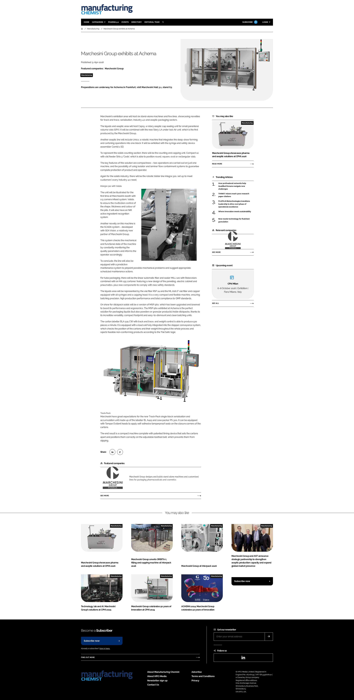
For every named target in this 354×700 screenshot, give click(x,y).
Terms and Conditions (203, 676)
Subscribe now (242, 581)
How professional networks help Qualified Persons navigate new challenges (236, 186)
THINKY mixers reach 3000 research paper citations (236, 195)
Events (125, 22)
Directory (136, 22)
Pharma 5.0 (113, 22)
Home (86, 22)
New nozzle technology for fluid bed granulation (236, 220)
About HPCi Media (156, 676)
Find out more (88, 657)
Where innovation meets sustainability (236, 211)
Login (265, 22)
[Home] (82, 29)
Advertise (197, 672)
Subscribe (247, 22)
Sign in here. (105, 648)
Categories (97, 22)
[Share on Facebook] (120, 452)
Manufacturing (86, 75)
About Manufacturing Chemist (163, 672)
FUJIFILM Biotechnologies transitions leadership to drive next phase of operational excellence (236, 204)
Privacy (195, 680)
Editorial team (152, 22)
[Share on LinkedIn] (112, 452)
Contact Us (153, 684)
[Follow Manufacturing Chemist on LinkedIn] (243, 658)
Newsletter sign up (157, 680)
